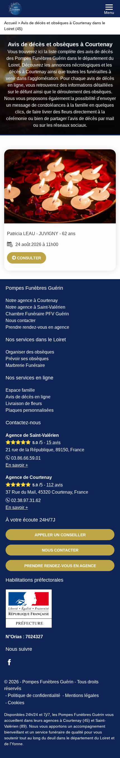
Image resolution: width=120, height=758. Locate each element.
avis (53, 442)
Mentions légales (82, 695)
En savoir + (17, 465)
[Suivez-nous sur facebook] (13, 662)
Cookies (16, 702)
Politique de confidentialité (34, 695)
